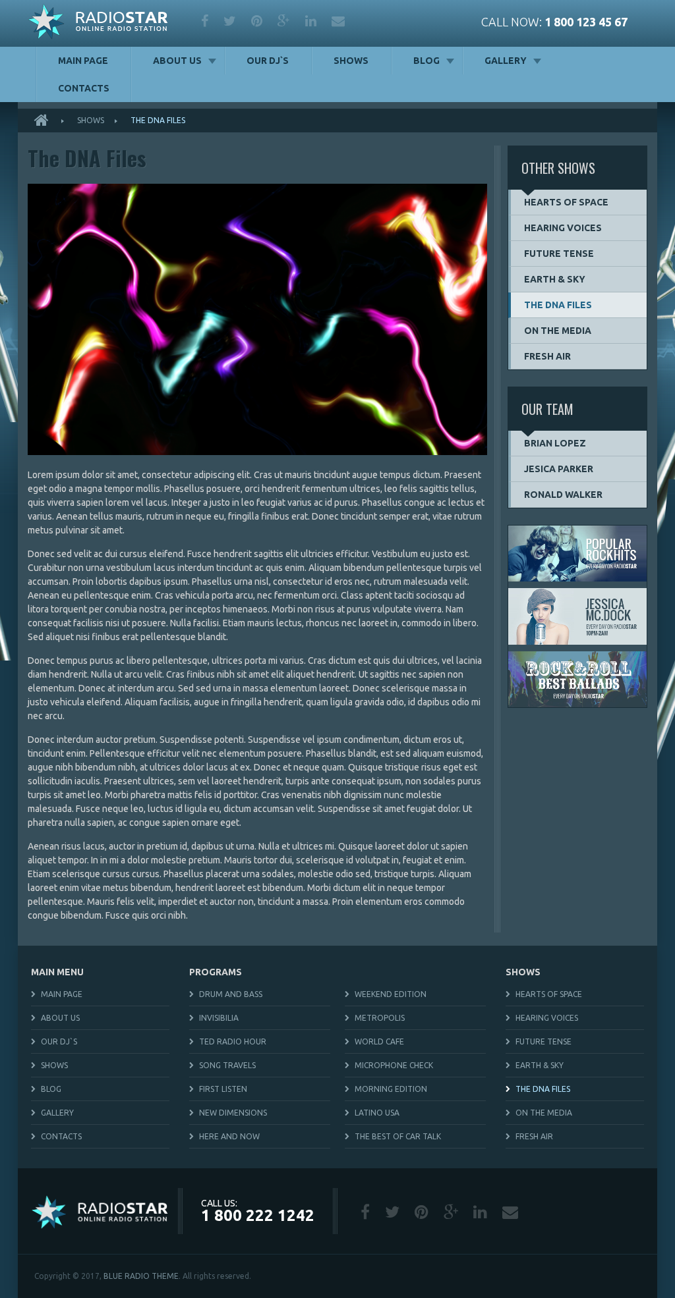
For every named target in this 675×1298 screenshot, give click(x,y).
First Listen (223, 1089)
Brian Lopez (555, 443)
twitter (231, 21)
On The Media (557, 330)
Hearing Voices (563, 228)
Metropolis (380, 1018)
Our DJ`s (268, 60)
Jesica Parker (558, 469)
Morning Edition (391, 1089)
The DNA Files (558, 305)
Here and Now (229, 1136)
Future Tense (559, 253)
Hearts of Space (566, 202)
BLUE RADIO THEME (141, 1276)
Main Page (83, 60)
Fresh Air (547, 356)
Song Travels (227, 1065)
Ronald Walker (563, 494)
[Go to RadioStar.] (46, 120)
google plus (285, 21)
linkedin (312, 21)
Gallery (505, 60)
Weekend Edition (390, 994)
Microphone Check (394, 1065)
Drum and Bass (230, 994)
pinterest (258, 21)
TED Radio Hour (232, 1041)
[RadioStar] (98, 23)
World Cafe (379, 1041)
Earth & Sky (554, 279)
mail (339, 21)
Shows (351, 60)
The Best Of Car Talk (398, 1136)
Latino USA (377, 1112)
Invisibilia (219, 1018)
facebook (205, 21)
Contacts (83, 88)
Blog (426, 60)
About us (177, 60)
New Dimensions (233, 1112)
